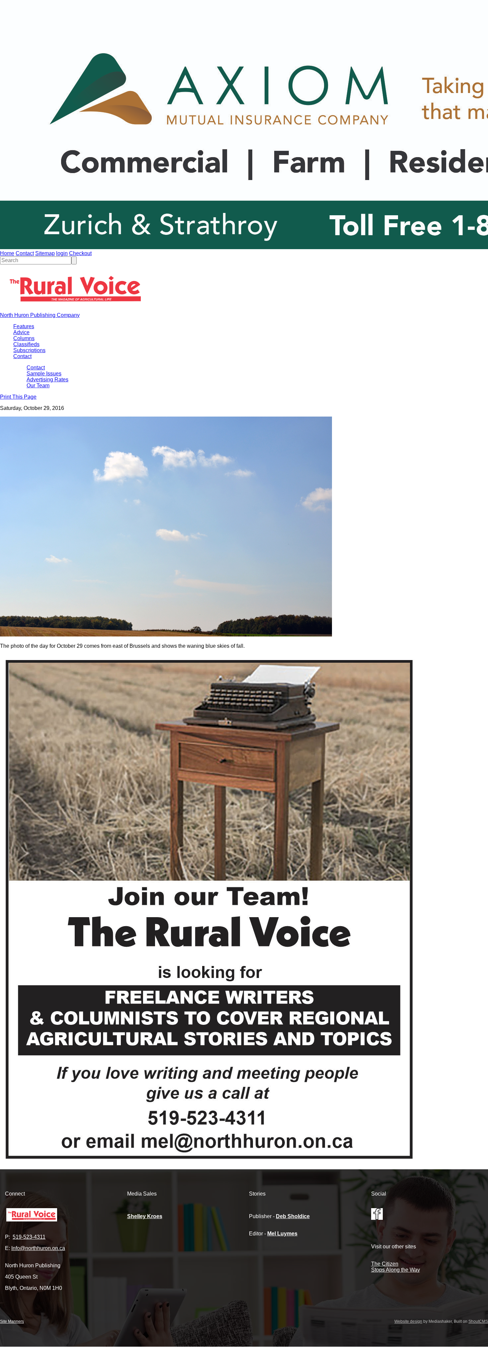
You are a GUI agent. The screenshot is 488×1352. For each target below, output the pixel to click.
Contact (25, 253)
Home (7, 253)
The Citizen (384, 1264)
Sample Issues (44, 373)
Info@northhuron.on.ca (38, 1248)
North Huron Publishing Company (40, 315)
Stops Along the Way (395, 1270)
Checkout (80, 253)
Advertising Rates (47, 379)
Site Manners (12, 1321)
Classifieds (26, 344)
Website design (408, 1321)
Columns (24, 338)
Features (23, 326)
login (62, 253)
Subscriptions (29, 350)
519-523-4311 (29, 1237)
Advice (21, 332)
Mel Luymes (282, 1233)
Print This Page (18, 397)
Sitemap (45, 253)
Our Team (38, 385)
